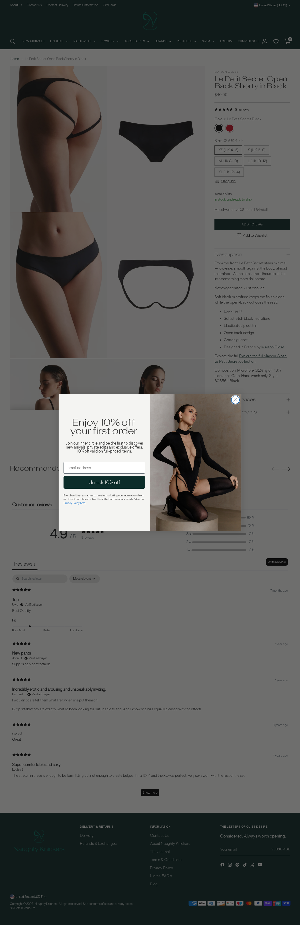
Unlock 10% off (104, 482)
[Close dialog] (235, 400)
